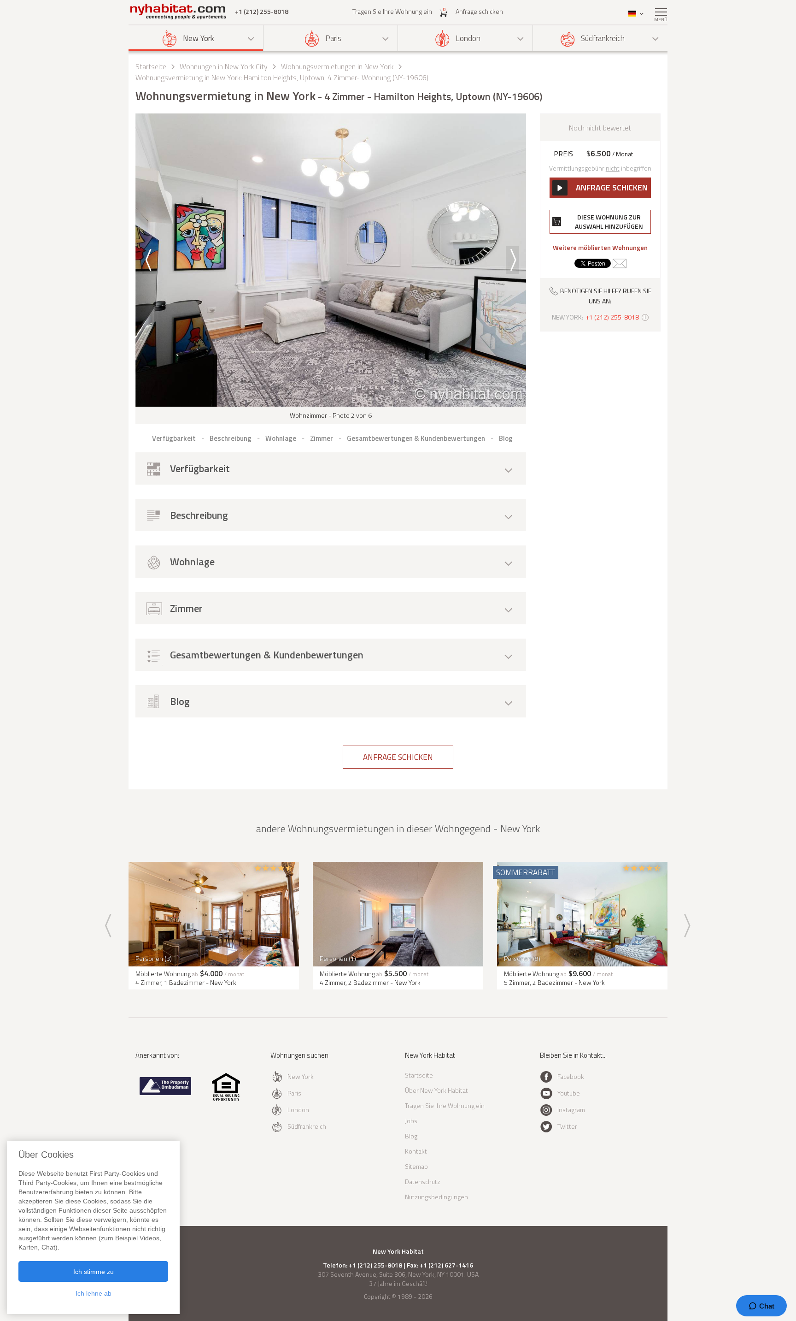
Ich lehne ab (93, 1293)
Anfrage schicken (479, 11)
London (468, 38)
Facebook (570, 1076)
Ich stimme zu (93, 1271)
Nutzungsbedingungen (436, 1197)
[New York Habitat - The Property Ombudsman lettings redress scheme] (165, 1093)
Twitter (567, 1126)
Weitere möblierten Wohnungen (600, 247)
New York (198, 38)
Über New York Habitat (436, 1090)
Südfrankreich (603, 38)
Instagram (571, 1109)
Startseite (150, 66)
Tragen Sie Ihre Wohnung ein (392, 11)
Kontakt (416, 1151)
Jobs (411, 1121)
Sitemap (416, 1166)
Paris (333, 38)
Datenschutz (422, 1181)
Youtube (568, 1093)
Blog (411, 1136)
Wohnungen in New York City (224, 66)
